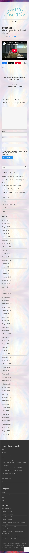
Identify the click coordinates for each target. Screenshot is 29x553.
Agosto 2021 (5, 337)
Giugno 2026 (6, 223)
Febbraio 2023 (6, 294)
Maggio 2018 (6, 407)
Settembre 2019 (7, 384)
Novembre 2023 (7, 280)
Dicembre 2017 (6, 417)
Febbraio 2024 (6, 274)
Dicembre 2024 (6, 260)
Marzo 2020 (5, 374)
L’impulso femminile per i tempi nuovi (11, 460)
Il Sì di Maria (6, 465)
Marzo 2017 (5, 434)
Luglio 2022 (5, 317)
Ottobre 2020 (6, 360)
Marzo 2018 (5, 414)
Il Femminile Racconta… (7, 514)
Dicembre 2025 (6, 240)
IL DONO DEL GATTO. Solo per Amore (12, 470)
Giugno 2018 (6, 404)
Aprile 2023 (5, 287)
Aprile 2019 (5, 394)
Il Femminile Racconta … (8, 511)
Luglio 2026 (5, 220)
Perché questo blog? (7, 455)
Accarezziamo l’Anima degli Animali (10, 536)
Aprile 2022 (5, 327)
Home (3, 449)
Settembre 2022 (7, 310)
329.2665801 (5, 547)
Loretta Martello (14, 12)
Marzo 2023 (5, 290)
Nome (4, 131)
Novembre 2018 (7, 401)
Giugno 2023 (6, 284)
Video (3, 211)
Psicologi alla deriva (16, 176)
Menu (15, 21)
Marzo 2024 (5, 270)
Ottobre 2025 (6, 243)
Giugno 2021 (6, 344)
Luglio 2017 (5, 427)
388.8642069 (12, 547)
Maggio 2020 (6, 367)
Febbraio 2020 (6, 377)
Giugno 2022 (6, 320)
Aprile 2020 (5, 370)
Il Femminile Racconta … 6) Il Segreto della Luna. (14, 538)
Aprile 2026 (5, 230)
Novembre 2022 (7, 304)
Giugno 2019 (6, 387)
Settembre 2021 (7, 334)
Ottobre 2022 (6, 307)
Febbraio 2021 (6, 354)
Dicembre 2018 (6, 397)
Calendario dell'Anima (8, 204)
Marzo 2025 (5, 257)
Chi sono (4, 452)
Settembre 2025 (7, 247)
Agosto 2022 (5, 314)
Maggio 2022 (6, 324)
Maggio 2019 (6, 391)
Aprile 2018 (5, 411)
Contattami (4, 484)
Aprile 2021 (5, 347)
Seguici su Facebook (22, 547)
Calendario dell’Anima (7, 478)
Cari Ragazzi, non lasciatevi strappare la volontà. (15, 462)
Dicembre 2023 (6, 277)
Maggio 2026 (6, 227)
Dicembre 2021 (6, 330)
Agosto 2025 (5, 250)
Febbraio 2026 (6, 237)
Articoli (10, 67)
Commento (5, 106)
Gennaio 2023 (6, 297)
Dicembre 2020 (6, 357)
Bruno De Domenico (8, 180)
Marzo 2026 (5, 233)
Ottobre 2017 (6, 421)
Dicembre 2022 (6, 300)
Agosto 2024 (5, 264)
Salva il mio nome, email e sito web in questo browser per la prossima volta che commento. (14, 153)
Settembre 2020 (7, 364)
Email (3, 137)
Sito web (4, 143)
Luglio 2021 (5, 340)
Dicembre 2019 (6, 381)
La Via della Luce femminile (9, 473)
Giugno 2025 (6, 253)
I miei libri (5, 208)
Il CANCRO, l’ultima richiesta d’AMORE (12, 468)
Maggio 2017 (6, 431)
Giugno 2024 (6, 267)
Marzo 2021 (5, 350)
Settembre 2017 (7, 424)
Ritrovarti (5, 475)
